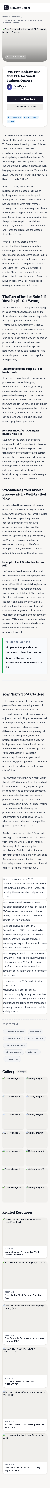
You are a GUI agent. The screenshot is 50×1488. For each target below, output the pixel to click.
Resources (15, 17)
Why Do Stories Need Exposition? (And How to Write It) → (24, 663)
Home (5, 17)
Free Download (27, 98)
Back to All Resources (27, 107)
